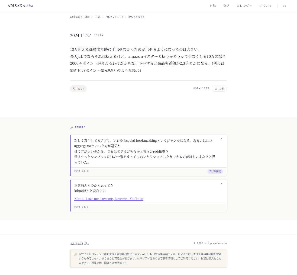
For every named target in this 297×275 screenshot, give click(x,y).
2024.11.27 (114, 17)
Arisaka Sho (80, 17)
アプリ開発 (215, 171)
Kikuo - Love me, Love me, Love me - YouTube (108, 198)
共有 (221, 88)
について (265, 6)
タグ (226, 6)
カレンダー (244, 6)
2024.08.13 (82, 171)
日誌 (213, 6)
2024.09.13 (82, 207)
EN (284, 5)
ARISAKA (20, 5)
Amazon (78, 88)
